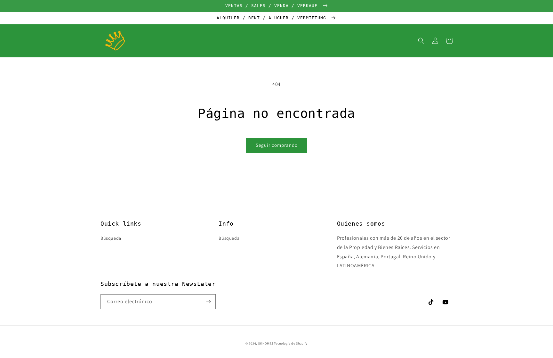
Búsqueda (110, 238)
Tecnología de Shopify (291, 343)
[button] (421, 41)
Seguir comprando (277, 145)
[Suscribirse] (208, 301)
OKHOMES (265, 343)
